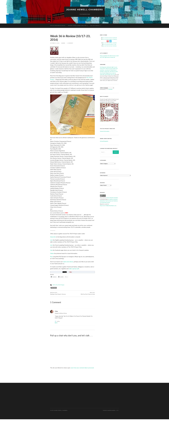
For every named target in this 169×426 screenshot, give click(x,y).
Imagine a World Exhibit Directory (77, 25)
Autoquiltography (104, 141)
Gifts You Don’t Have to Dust (88, 293)
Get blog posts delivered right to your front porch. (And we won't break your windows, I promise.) (109, 69)
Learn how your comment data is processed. (82, 367)
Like (51, 250)
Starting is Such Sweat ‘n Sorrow (58, 293)
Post (51, 256)
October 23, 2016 (54, 43)
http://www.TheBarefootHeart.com (108, 205)
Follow (52, 253)
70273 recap (53, 287)
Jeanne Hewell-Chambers (84, 9)
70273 (54, 284)
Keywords (102, 172)
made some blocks (68, 261)
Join (51, 240)
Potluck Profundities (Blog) (57, 25)
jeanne (63, 43)
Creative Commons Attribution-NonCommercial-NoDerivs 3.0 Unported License (109, 201)
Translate (110, 89)
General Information (104, 131)
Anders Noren (111, 410)
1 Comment (70, 43)
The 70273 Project (95, 25)
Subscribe (53, 237)
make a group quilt (74, 268)
